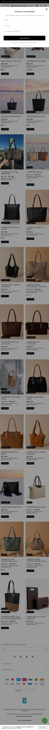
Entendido (42, 727)
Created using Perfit (24, 45)
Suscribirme (25, 38)
